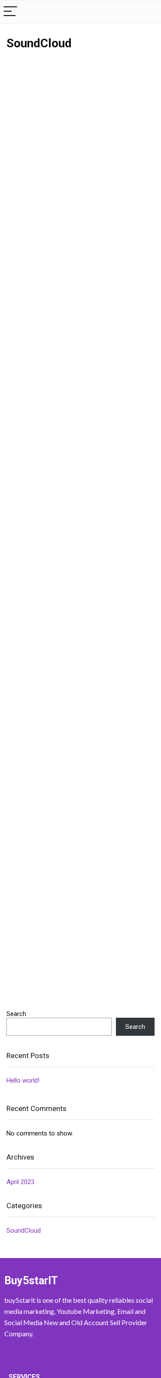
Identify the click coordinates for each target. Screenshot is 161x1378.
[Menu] (10, 11)
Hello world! (22, 1080)
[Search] (147, 11)
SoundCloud (23, 1230)
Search (16, 1014)
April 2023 (20, 1182)
